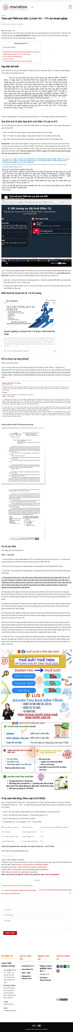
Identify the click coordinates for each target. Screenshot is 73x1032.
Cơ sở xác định (7, 59)
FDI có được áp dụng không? (12, 56)
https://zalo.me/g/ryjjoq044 (50, 874)
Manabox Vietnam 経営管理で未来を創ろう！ (46, 968)
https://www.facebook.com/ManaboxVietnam (33, 865)
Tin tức (3, 15)
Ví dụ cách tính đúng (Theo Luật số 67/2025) (17, 61)
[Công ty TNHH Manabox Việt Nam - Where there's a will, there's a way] (14, 7)
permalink (29, 885)
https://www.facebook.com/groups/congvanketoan (30, 867)
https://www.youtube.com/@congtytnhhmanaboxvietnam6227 (28, 869)
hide (26, 43)
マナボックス (44, 974)
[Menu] (32, 7)
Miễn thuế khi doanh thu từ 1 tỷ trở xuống (16, 54)
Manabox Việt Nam (42, 1029)
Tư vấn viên (19, 24)
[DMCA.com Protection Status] (62, 999)
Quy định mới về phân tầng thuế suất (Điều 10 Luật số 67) (21, 52)
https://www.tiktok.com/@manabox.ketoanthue (21, 872)
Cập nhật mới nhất (8, 47)
